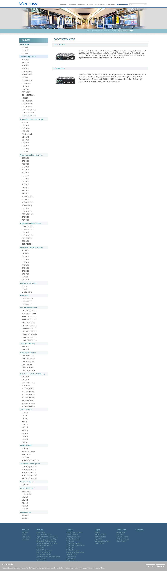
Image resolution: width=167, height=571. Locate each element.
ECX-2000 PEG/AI (28, 95)
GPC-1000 (25, 89)
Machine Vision (71, 554)
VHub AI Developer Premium (75, 545)
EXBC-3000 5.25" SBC (29, 311)
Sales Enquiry (121, 541)
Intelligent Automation (73, 561)
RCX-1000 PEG (27, 104)
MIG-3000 (25, 62)
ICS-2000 (25, 47)
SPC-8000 (25, 161)
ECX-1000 (25, 146)
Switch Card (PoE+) (28, 451)
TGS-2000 (25, 60)
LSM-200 (25, 497)
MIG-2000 (25, 98)
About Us (63, 4)
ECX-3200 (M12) (27, 226)
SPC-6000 (25, 190)
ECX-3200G (26, 128)
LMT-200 (25, 413)
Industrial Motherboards (28, 308)
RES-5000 (25, 179)
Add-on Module (25, 410)
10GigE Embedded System (30, 464)
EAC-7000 (25, 253)
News (24, 534)
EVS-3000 (25, 68)
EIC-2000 (25, 277)
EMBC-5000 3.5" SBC (29, 319)
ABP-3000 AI (26, 92)
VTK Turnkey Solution (28, 353)
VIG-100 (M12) (27, 205)
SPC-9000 (25, 167)
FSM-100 (25, 506)
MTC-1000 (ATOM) (28, 397)
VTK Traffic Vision (28, 362)
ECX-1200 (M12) (27, 235)
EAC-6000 (25, 262)
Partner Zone (100, 4)
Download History (122, 537)
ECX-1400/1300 (27, 238)
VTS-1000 (25, 349)
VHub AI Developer (72, 550)
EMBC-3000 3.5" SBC (29, 328)
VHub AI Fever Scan (73, 539)
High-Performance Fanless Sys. (31, 119)
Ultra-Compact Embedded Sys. (31, 155)
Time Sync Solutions (27, 343)
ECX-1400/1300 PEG (29, 110)
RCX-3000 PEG (27, 74)
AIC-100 (24, 289)
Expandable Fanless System (30, 223)
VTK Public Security (28, 359)
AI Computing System (108, 31)
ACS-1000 (25, 250)
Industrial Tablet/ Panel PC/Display (32, 374)
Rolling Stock (70, 559)
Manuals (97, 532)
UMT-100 (25, 416)
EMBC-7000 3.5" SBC (29, 316)
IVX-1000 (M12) (27, 80)
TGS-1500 (25, 65)
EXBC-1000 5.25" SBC (29, 331)
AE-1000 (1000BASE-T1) (30, 460)
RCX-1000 (25, 232)
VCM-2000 (25, 122)
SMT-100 (25, 421)
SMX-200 (25, 433)
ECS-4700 (25, 176)
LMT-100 (25, 424)
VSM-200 (25, 509)
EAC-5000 (25, 265)
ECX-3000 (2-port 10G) (29, 467)
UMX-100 (25, 436)
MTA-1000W (26, 386)
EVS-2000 (25, 86)
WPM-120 (25, 515)
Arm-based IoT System (28, 283)
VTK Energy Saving (28, 370)
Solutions (81, 4)
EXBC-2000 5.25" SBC (29, 325)
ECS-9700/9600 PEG (29, 116)
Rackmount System (27, 482)
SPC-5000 (25, 193)
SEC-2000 (25, 241)
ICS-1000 (25, 53)
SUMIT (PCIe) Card (27, 488)
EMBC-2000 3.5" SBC (29, 337)
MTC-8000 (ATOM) (28, 392)
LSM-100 (25, 500)
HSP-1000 (25, 346)
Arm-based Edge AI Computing (31, 247)
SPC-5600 (25, 149)
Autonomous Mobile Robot (75, 552)
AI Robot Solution (72, 534)
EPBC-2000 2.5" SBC (29, 314)
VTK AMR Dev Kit (28, 356)
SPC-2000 (25, 217)
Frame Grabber (26, 445)
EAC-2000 (25, 274)
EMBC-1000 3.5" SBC (29, 340)
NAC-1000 (25, 256)
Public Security (71, 557)
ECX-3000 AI (26, 83)
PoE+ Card (25, 448)
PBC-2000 (25, 164)
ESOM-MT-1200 (27, 298)
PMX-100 (25, 430)
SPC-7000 (25, 184)
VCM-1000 (25, 137)
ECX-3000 (25, 140)
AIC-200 (24, 286)
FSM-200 (25, 503)
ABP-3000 (25, 187)
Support (90, 4)
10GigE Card (26, 454)
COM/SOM (24, 295)
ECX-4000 (25, 125)
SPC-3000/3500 (27, 211)
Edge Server (24, 44)
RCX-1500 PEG (27, 101)
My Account (121, 532)
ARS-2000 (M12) (27, 202)
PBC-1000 (25, 182)
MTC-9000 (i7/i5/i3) (28, 389)
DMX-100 (25, 427)
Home (88, 31)
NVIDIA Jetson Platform (74, 532)
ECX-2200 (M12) (27, 229)
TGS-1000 (25, 170)
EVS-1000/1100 (27, 107)
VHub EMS (70, 548)
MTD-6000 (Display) (28, 403)
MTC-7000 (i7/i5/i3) (28, 394)
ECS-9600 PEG (59, 68)
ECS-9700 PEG (59, 45)
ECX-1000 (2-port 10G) (29, 472)
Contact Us (111, 4)
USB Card (25, 457)
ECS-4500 (25, 208)
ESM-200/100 (26, 494)
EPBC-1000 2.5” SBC (29, 322)
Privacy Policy (99, 543)
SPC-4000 (25, 199)
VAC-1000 (25, 280)
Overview (25, 532)
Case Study (26, 537)
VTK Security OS (28, 367)
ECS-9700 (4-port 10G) (29, 475)
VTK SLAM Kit (27, 365)
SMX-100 (25, 439)
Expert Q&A (98, 539)
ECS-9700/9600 (27, 244)
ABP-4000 (25, 173)
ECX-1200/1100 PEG (29, 113)
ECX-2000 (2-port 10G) (29, 470)
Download (120, 534)
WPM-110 (25, 518)
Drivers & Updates (101, 534)
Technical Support (100, 537)
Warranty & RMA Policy (102, 541)
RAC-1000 (25, 259)
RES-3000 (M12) (27, 196)
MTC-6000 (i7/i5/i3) (28, 406)
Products (72, 4)
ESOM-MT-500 (27, 301)
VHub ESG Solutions (73, 543)
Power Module (25, 512)
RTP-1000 (25, 380)
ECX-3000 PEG (27, 71)
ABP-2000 (25, 220)
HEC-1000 (25, 131)
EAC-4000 (25, 268)
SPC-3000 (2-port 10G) (29, 478)
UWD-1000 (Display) (28, 383)
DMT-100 (25, 419)
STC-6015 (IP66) (27, 400)
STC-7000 (25, 377)
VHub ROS (70, 541)
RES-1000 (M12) (27, 214)
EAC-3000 (25, 271)
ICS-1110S (25, 50)
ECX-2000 (25, 143)
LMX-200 (25, 442)
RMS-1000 (25, 485)
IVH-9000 (25, 152)
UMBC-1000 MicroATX (29, 334)
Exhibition (25, 539)
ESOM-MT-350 (27, 304)
